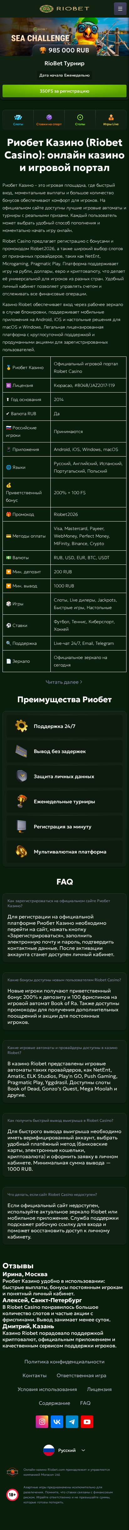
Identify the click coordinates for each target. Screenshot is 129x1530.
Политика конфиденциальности (64, 1361)
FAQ (85, 1403)
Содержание (54, 1403)
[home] (64, 9)
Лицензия (99, 1389)
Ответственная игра (81, 1375)
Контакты (35, 1375)
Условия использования (47, 1389)
